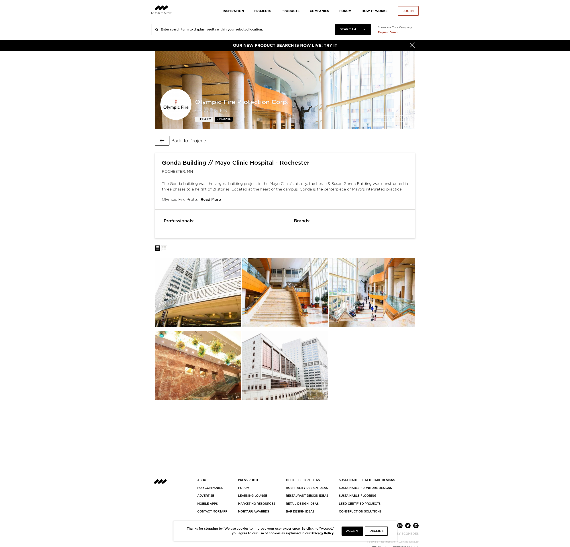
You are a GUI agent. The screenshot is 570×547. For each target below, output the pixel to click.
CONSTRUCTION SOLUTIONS (360, 511)
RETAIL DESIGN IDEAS (302, 503)
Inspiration (233, 10)
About (202, 480)
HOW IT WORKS (374, 10)
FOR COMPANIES (210, 488)
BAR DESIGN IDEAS (300, 511)
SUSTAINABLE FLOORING (357, 495)
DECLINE (376, 531)
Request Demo (387, 32)
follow (205, 119)
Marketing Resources (256, 503)
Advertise (205, 495)
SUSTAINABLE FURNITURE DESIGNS (365, 488)
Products (290, 10)
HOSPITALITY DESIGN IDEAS (307, 488)
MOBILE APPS (207, 503)
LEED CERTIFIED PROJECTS (360, 503)
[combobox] (353, 29)
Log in (408, 11)
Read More (211, 199)
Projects (262, 10)
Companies (319, 10)
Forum (345, 10)
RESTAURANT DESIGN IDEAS (307, 495)
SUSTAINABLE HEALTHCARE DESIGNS (367, 480)
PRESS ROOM (248, 480)
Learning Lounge (252, 495)
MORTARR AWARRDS (253, 511)
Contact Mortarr (212, 511)
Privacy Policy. (322, 533)
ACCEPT (352, 531)
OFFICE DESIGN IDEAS (303, 480)
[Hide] (412, 45)
